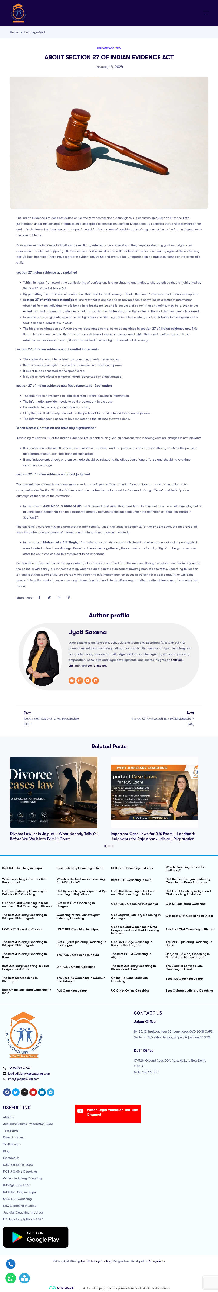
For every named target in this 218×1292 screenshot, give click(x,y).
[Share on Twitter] (49, 597)
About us (9, 1117)
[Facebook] (72, 680)
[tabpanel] (58, 799)
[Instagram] (79, 680)
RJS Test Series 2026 (18, 1165)
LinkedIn (74, 666)
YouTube (177, 660)
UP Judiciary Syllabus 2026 (23, 1219)
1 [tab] (105, 846)
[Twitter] (16, 1092)
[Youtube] (87, 680)
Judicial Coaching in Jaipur (23, 1212)
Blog (6, 1151)
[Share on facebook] (39, 597)
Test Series (10, 1131)
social (92, 666)
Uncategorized (34, 32)
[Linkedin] (95, 680)
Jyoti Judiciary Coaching (96, 1261)
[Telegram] (50, 1092)
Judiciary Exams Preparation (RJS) (28, 1124)
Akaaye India (157, 1261)
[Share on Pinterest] (69, 597)
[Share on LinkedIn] (59, 597)
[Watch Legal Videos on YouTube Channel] (80, 1111)
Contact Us (11, 1158)
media (101, 666)
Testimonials (12, 1144)
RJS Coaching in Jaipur (20, 1192)
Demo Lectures (13, 1137)
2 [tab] (109, 846)
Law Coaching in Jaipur (20, 1206)
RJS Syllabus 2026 (16, 1185)
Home (14, 32)
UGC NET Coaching (17, 1199)
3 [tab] (113, 846)
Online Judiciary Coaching (22, 1178)
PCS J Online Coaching (20, 1171)
